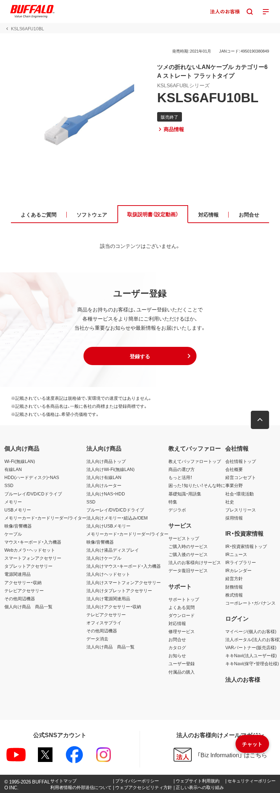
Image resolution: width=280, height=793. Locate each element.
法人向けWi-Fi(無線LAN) (110, 469)
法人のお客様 (242, 679)
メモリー (13, 501)
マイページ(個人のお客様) (250, 631)
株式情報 (234, 594)
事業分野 (234, 485)
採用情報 (234, 517)
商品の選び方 (181, 469)
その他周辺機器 (19, 598)
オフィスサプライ (103, 622)
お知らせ (177, 655)
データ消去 (97, 638)
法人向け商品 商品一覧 (110, 646)
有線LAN (13, 469)
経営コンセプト (240, 477)
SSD (8, 485)
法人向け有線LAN (103, 477)
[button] (140, 356)
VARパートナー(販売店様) (250, 647)
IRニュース (236, 554)
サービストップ (183, 538)
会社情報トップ (240, 461)
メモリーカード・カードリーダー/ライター (45, 517)
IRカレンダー (238, 570)
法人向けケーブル (103, 558)
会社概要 (234, 469)
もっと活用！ (180, 477)
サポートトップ (183, 599)
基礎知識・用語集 (184, 493)
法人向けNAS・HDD (105, 493)
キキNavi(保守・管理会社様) (252, 663)
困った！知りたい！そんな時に (196, 485)
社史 (229, 501)
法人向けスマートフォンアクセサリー (123, 582)
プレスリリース (240, 509)
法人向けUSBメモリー (108, 525)
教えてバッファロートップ (194, 461)
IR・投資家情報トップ (246, 546)
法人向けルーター (103, 485)
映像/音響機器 (18, 525)
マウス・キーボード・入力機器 (32, 542)
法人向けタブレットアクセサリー (119, 590)
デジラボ (177, 509)
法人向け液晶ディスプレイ (112, 550)
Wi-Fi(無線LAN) (19, 461)
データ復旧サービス (188, 570)
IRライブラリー (240, 562)
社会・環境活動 (239, 493)
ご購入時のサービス (188, 546)
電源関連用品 (17, 574)
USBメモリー (17, 509)
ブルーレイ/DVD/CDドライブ (33, 493)
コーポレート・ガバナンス (250, 602)
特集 (172, 501)
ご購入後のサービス (188, 554)
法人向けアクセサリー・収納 (113, 606)
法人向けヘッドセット (108, 574)
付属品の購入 (181, 672)
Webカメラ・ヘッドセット (29, 550)
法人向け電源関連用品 (108, 598)
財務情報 (234, 586)
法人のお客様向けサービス (194, 562)
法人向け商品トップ (106, 461)
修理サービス (181, 631)
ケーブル (13, 533)
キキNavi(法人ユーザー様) (251, 655)
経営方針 (234, 578)
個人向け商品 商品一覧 (28, 606)
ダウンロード (181, 615)
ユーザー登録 (181, 663)
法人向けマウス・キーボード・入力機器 (123, 566)
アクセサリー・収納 (23, 582)
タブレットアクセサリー (28, 566)
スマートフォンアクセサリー (32, 558)
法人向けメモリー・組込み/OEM (117, 517)
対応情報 (177, 623)
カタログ (177, 647)
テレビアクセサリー (24, 590)
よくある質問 (181, 607)
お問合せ (177, 639)
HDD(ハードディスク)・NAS (31, 477)
